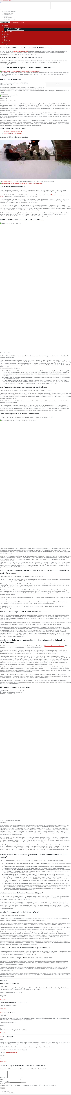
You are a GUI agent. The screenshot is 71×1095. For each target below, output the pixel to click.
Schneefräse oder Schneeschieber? (12, 133)
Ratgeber (6, 27)
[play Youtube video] (35, 159)
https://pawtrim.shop (11, 1052)
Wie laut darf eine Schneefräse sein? (54, 646)
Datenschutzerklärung (9, 1093)
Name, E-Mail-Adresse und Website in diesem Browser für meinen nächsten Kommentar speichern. (29, 1085)
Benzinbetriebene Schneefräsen (15, 30)
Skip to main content (5, 0)
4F (4, 37)
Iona (1, 1012)
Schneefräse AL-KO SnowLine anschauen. (30, 183)
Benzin (53, 195)
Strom (1, 196)
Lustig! (6, 44)
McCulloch (7, 40)
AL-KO (6, 39)
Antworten (3, 999)
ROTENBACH (8, 31)
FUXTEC (6, 34)
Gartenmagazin (7, 181)
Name (2, 1079)
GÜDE (6, 33)
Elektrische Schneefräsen (14, 28)
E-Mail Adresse (4, 1081)
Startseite (6, 25)
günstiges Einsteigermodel (20, 51)
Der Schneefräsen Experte (17, 22)
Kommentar (3, 1077)
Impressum (6, 1091)
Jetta (1, 1036)
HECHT (6, 36)
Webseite (2, 1083)
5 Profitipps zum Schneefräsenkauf (29, 71)
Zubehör (6, 42)
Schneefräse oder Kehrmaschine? (12, 131)
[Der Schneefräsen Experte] (25, 8)
